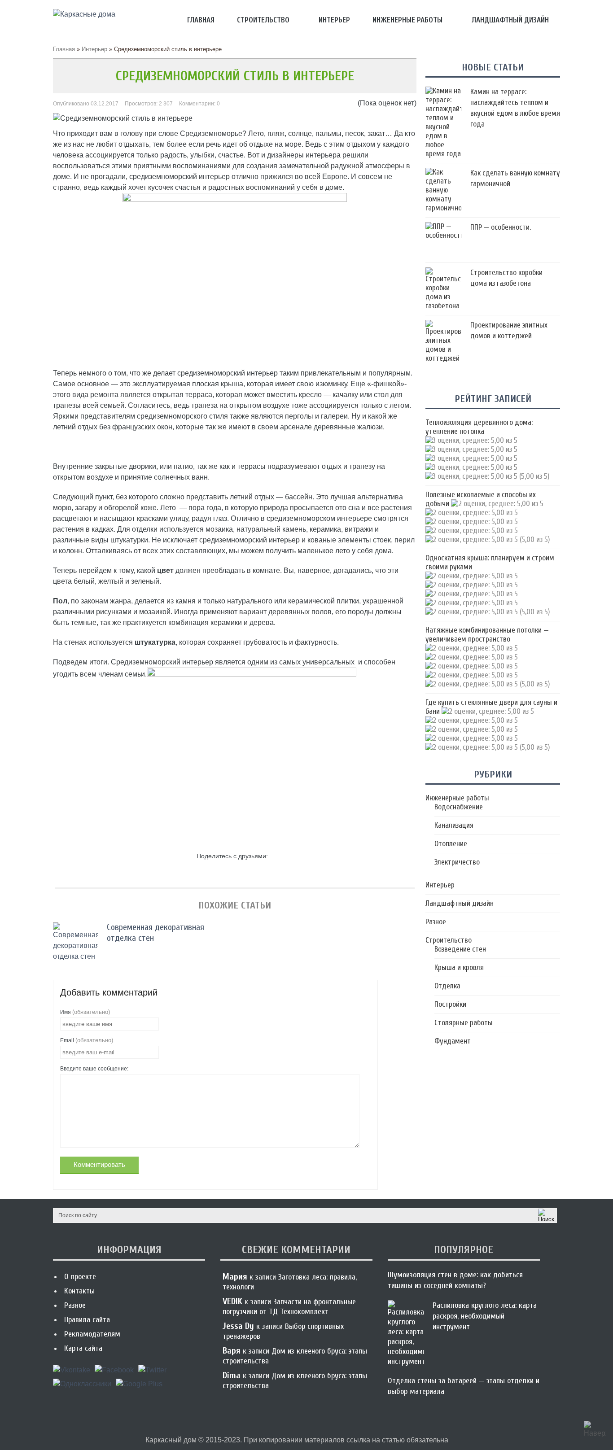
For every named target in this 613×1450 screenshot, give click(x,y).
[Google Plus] (139, 1387)
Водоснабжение (458, 807)
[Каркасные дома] (84, 14)
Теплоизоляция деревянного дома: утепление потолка (479, 427)
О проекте (80, 1276)
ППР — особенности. (500, 227)
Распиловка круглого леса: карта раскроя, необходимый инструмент (485, 1316)
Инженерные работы (407, 20)
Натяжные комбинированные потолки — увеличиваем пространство (487, 634)
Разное (435, 921)
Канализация (453, 825)
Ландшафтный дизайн (510, 20)
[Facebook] (114, 1373)
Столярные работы (463, 1022)
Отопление (450, 843)
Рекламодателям (92, 1334)
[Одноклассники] (82, 1387)
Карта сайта (83, 1348)
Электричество (457, 862)
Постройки (450, 1004)
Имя (85, 1012)
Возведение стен (460, 949)
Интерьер (334, 20)
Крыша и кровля (459, 967)
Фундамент (452, 1041)
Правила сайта (87, 1319)
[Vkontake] (71, 1373)
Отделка (447, 986)
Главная (201, 20)
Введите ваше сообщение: (94, 1069)
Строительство (263, 20)
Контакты (79, 1291)
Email (86, 1040)
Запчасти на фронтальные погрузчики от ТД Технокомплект (289, 1306)
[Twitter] (152, 1373)
